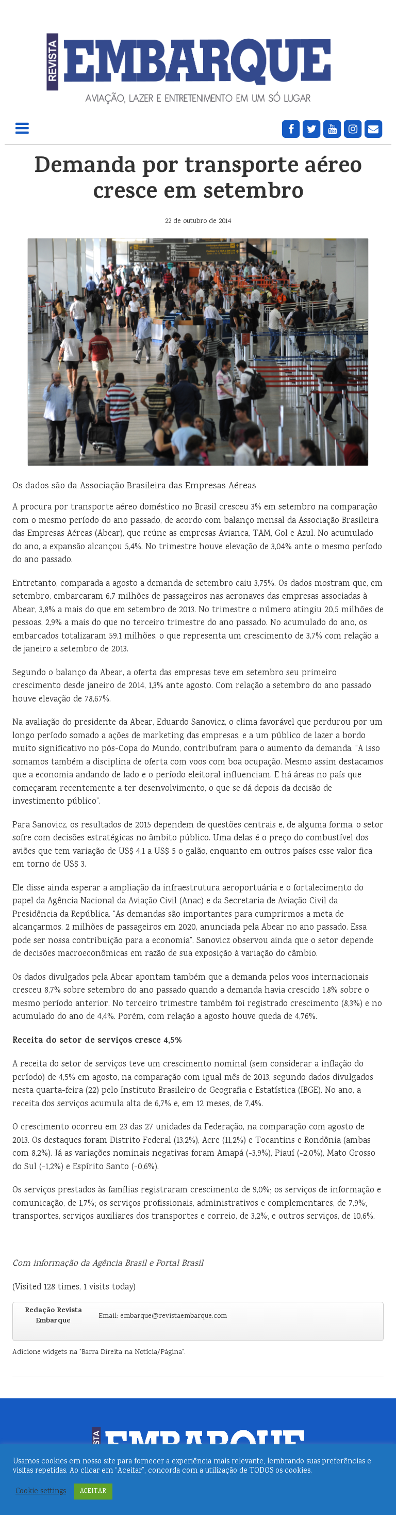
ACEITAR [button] (93, 1491)
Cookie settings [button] (40, 1491)
